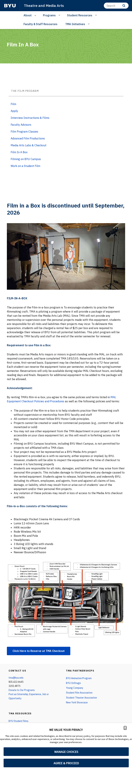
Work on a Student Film (25, 166)
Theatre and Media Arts (44, 5)
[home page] (10, 5)
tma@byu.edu (16, 677)
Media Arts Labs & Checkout (28, 145)
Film (13, 104)
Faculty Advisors (21, 124)
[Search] (124, 6)
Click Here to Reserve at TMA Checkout (39, 651)
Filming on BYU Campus (26, 159)
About (28, 15)
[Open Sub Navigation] (36, 15)
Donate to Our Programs (22, 690)
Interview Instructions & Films (30, 117)
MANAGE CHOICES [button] (66, 752)
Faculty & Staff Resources (40, 24)
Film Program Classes (24, 131)
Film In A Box (19, 152)
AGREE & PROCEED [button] (66, 763)
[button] (125, 728)
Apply (14, 111)
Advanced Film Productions (28, 138)
